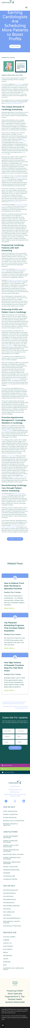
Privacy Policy (10, 1011)
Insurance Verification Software (11, 862)
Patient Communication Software (11, 858)
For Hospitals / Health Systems (11, 922)
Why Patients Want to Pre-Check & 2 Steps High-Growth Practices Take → (15, 707)
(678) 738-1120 (16, 786)
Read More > (9, 608)
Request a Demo (15, 539)
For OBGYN (7, 915)
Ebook (5, 952)
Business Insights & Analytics (10, 824)
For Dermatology (9, 899)
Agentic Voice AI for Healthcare (10, 846)
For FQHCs (7, 909)
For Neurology (8, 902)
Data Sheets (7, 949)
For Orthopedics (9, 893)
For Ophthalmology (10, 890)
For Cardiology (9, 912)
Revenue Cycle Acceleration (13, 821)
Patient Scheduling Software (10, 841)
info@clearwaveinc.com (16, 789)
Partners (6, 873)
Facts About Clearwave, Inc (9, 1013)
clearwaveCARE (9, 876)
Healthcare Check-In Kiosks (13, 854)
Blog (5, 965)
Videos (5, 959)
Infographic (7, 955)
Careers (6, 940)
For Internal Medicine (11, 906)
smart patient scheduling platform (13, 103)
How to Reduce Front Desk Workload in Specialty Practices (14, 586)
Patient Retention (9, 817)
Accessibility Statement (21, 1011)
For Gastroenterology (11, 918)
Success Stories (9, 937)
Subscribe (15, 46)
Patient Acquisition (10, 814)
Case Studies (8, 946)
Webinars (6, 962)
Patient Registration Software (11, 850)
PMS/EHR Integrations (11, 870)
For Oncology (8, 896)
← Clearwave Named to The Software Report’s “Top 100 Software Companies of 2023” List (14, 702)
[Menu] (26, 7)
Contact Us (7, 943)
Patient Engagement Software (10, 836)
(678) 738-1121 (16, 792)
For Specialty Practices (12, 926)
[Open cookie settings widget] (3, 1025)
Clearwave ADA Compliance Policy (13, 968)
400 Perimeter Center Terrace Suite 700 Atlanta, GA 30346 (16, 795)
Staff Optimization (10, 811)
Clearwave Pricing (10, 879)
